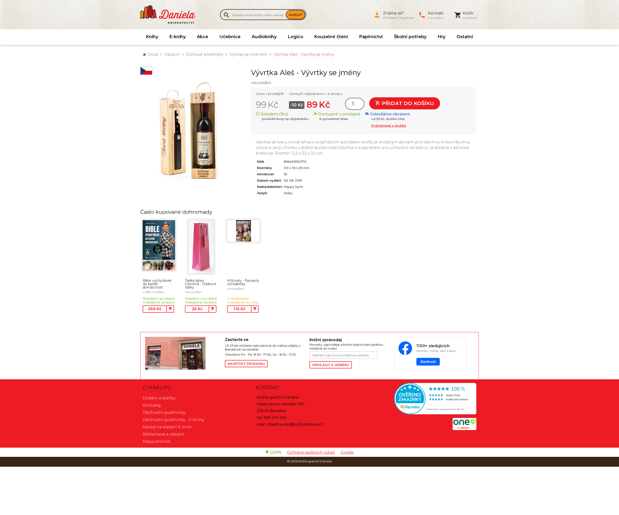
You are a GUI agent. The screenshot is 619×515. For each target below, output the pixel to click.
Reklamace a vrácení (163, 434)
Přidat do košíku (407, 103)
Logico (295, 36)
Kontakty (152, 405)
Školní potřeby (410, 36)
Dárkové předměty (204, 54)
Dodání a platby (159, 398)
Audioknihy (264, 36)
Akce (202, 36)
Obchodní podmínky (164, 412)
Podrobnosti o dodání (388, 125)
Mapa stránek (156, 441)
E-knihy (177, 36)
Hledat (295, 15)
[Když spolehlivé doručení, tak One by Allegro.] (464, 428)
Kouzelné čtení (331, 36)
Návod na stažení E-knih (167, 427)
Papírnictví (371, 36)
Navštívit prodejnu (246, 364)
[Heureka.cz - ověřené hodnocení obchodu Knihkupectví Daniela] (422, 399)
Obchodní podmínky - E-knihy (173, 419)
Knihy (152, 36)
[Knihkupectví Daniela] (170, 14)
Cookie (347, 452)
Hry (441, 36)
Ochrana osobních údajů (311, 452)
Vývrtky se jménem (248, 54)
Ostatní (465, 36)
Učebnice (230, 36)
